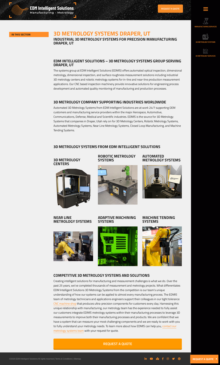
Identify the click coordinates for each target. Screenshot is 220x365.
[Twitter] (173, 358)
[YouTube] (151, 358)
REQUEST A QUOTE (170, 8)
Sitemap (77, 359)
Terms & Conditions (63, 359)
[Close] (216, 359)
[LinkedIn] (145, 358)
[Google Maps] (157, 358)
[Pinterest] (179, 358)
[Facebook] (163, 358)
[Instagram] (167, 358)
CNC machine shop (64, 303)
